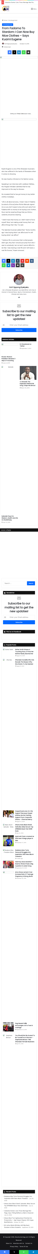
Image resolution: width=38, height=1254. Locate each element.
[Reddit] (27, 261)
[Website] (19, 297)
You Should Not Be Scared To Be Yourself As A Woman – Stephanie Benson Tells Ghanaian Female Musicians (25, 1038)
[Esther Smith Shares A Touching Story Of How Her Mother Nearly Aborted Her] (8, 652)
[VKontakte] (32, 261)
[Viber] (13, 265)
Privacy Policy (14, 1246)
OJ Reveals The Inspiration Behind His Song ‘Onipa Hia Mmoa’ (27, 383)
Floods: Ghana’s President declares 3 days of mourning (8, 359)
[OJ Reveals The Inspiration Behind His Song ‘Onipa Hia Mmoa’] (28, 373)
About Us (9, 1243)
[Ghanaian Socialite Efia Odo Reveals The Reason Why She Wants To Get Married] (8, 733)
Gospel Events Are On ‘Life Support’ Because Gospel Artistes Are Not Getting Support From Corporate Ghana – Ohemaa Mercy (24, 815)
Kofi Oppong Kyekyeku (11, 43)
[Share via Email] (28, 52)
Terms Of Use (24, 1246)
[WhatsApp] (24, 52)
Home (5, 20)
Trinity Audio (20, 113)
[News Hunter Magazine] (5, 9)
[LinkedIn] (19, 52)
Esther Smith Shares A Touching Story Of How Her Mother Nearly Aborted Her (24, 652)
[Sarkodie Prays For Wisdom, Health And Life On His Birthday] (10, 440)
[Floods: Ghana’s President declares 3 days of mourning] (10, 349)
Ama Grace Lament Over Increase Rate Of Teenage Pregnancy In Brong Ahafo (24, 874)
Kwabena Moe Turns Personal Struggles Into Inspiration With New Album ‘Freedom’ (24, 853)
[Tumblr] (18, 261)
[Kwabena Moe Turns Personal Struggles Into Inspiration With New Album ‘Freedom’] (8, 853)
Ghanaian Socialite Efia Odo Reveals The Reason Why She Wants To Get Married (24, 662)
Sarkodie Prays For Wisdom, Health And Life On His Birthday (10, 518)
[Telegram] (8, 265)
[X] (14, 52)
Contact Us (28, 1243)
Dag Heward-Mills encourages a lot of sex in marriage (24, 1025)
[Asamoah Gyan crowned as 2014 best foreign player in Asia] (8, 840)
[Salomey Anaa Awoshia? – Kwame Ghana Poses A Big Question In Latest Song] (8, 864)
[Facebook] (10, 52)
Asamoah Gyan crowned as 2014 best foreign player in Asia (24, 838)
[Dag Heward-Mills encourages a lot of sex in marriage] (8, 1026)
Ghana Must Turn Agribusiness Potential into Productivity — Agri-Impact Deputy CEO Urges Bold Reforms (19, 1220)
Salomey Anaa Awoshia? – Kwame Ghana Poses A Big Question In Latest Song (24, 864)
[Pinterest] (22, 261)
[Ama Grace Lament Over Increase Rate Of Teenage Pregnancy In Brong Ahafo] (8, 945)
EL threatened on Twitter (25, 345)
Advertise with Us (18, 1243)
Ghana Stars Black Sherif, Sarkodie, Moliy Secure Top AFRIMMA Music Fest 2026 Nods (24, 828)
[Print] (22, 265)
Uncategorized (12, 20)
